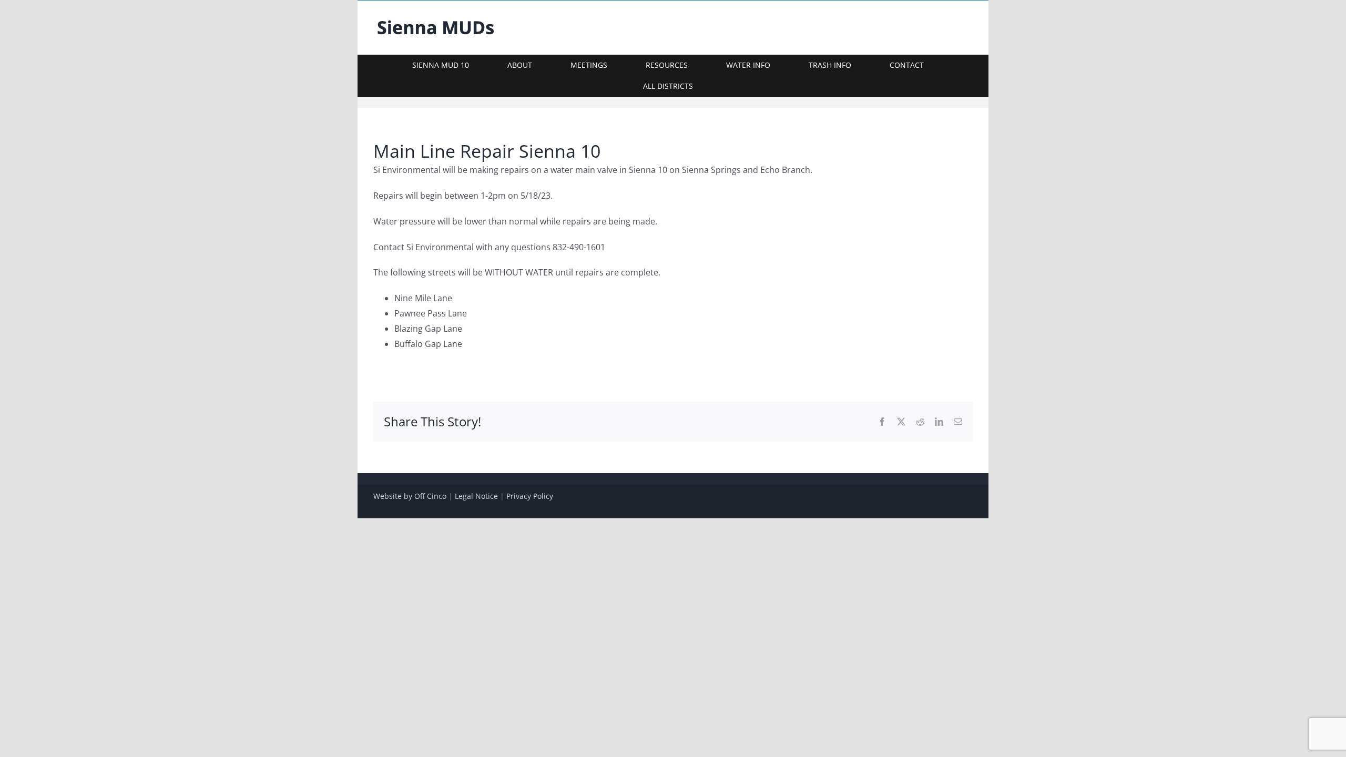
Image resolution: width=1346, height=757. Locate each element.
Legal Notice (476, 496)
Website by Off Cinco (409, 496)
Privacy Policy (529, 496)
